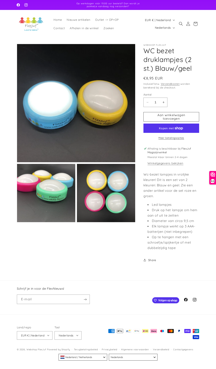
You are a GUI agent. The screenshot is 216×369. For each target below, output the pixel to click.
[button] (180, 23)
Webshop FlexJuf (36, 349)
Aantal (147, 94)
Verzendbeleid (161, 349)
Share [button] (152, 260)
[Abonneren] (85, 299)
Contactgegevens (183, 349)
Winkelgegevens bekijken (165, 163)
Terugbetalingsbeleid (86, 349)
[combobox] (83, 357)
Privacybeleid (109, 349)
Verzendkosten (170, 83)
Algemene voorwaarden (135, 349)
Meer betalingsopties (171, 137)
